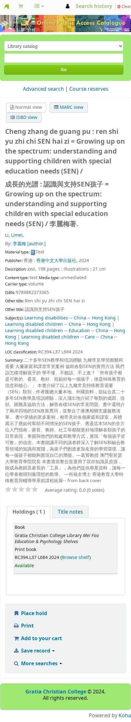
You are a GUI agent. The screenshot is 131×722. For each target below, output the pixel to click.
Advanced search (43, 89)
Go (64, 69)
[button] (20, 6)
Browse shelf (75, 557)
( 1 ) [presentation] (28, 512)
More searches (39, 663)
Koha (125, 715)
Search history (94, 6)
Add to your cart (41, 638)
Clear (126, 6)
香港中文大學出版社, (57, 260)
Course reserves (88, 89)
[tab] (28, 512)
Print (27, 626)
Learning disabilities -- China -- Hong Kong (70, 318)
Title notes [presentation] (70, 512)
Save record (36, 651)
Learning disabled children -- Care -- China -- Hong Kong (61, 340)
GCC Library (6, 6)
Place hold (33, 613)
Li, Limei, (14, 235)
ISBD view (26, 117)
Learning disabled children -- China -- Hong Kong (58, 324)
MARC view (71, 107)
